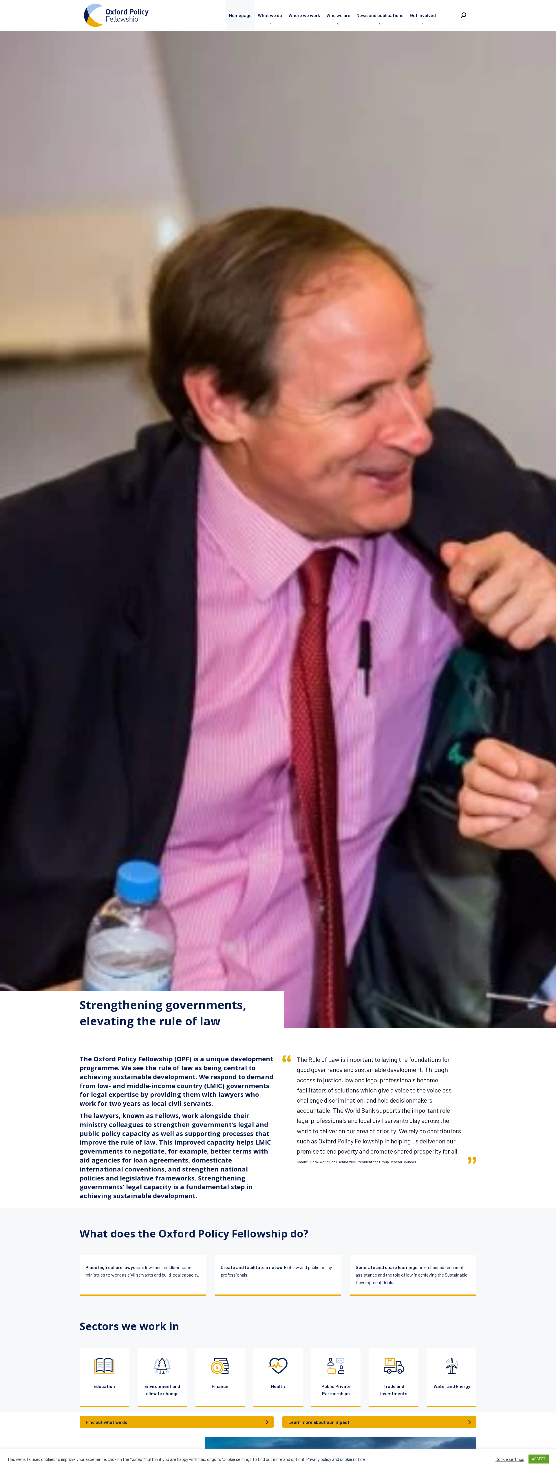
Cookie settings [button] (509, 1459)
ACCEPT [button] (538, 1459)
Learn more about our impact (319, 1422)
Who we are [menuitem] (338, 15)
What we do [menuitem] (270, 15)
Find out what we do (106, 1422)
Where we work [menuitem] (304, 15)
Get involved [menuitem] (423, 15)
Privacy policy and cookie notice (335, 1459)
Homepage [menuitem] (240, 15)
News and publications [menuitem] (380, 15)
